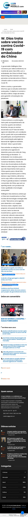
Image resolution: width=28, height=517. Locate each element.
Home (5, 29)
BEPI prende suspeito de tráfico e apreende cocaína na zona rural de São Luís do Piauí (13, 269)
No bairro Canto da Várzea (8, 274)
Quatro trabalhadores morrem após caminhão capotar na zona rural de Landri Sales (14, 332)
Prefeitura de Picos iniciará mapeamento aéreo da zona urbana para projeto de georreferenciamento (13, 290)
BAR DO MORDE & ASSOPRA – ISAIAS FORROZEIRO (13, 320)
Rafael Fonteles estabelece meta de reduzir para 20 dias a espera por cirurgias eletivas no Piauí (15, 346)
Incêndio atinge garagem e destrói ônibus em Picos (12, 279)
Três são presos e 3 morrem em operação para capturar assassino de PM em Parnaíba (14, 353)
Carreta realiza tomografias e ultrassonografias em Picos (17, 432)
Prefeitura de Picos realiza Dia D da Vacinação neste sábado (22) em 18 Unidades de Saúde (17, 456)
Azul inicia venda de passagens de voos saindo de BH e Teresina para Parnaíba (14, 339)
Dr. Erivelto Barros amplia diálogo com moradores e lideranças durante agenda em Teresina (14, 360)
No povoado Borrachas (8, 264)
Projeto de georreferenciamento (10, 284)
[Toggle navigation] (3, 17)
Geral (11, 29)
